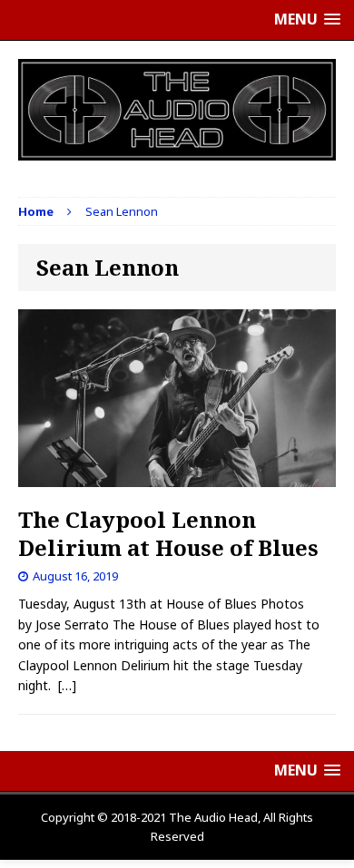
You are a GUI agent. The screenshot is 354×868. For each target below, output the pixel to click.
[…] (67, 685)
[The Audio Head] (177, 110)
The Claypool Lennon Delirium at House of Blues (168, 533)
